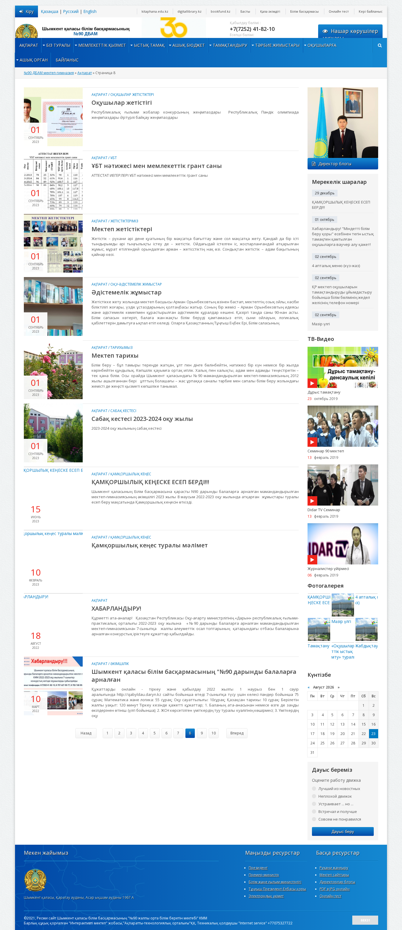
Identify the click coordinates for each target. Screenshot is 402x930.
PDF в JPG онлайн (335, 888)
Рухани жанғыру (334, 867)
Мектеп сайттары (334, 874)
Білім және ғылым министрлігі (275, 881)
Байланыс (67, 60)
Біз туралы (58, 45)
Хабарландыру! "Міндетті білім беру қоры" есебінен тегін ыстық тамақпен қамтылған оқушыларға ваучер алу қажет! (343, 236)
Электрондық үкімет (266, 896)
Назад (86, 733)
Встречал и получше (337, 811)
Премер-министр (264, 874)
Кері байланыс (371, 11)
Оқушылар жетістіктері (132, 94)
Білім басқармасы (304, 11)
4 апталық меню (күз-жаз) (336, 265)
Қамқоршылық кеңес (130, 473)
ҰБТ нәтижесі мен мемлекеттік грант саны (157, 166)
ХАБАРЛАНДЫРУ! (116, 608)
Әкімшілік (119, 663)
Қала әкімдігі (270, 11)
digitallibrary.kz (189, 11)
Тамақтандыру (230, 45)
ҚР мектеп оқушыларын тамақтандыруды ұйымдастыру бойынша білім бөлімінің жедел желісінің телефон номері (342, 294)
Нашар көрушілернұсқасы (350, 34)
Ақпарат (28, 45)
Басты (245, 11)
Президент (258, 867)
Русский (71, 11)
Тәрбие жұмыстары (277, 45)
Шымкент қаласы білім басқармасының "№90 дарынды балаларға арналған (194, 676)
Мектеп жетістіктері (122, 229)
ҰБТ (113, 157)
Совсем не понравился (339, 819)
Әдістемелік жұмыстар (127, 292)
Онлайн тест (339, 11)
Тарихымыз (121, 347)
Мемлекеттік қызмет (102, 45)
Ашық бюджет (188, 45)
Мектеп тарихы (115, 355)
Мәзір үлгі (321, 323)
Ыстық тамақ (149, 45)
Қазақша (49, 11)
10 (214, 733)
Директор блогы (334, 163)
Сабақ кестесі (123, 410)
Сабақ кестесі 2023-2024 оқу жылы (142, 419)
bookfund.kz (220, 11)
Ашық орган (34, 60)
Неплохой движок (335, 796)
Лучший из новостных (339, 788)
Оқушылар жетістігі (122, 102)
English (90, 11)
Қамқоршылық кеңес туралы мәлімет (150, 545)
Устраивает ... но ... (335, 803)
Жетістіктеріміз (124, 221)
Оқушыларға (322, 45)
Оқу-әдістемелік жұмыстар (136, 284)
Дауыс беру (343, 831)
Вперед (236, 733)
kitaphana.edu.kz (155, 11)
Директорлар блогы (337, 881)
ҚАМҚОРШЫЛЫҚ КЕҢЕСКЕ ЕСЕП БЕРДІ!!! (150, 482)
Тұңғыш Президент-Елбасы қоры (277, 888)
